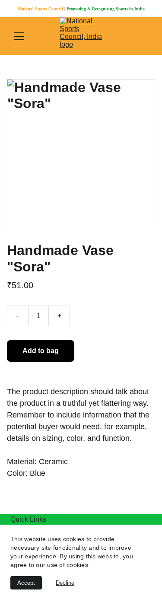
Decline (65, 583)
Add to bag (40, 350)
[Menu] (19, 36)
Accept (26, 583)
